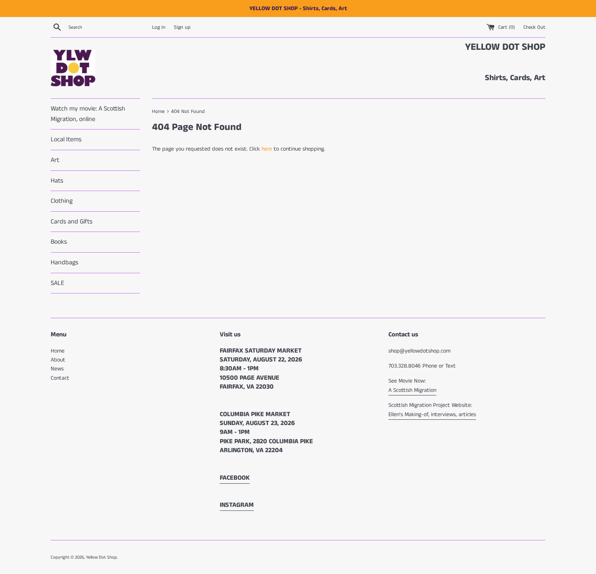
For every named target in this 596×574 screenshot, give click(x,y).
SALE (57, 283)
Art (55, 160)
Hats (57, 180)
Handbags (64, 262)
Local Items (66, 139)
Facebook (235, 478)
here (267, 149)
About (58, 360)
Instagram (237, 505)
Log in (158, 27)
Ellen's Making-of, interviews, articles (432, 414)
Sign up (182, 27)
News (57, 369)
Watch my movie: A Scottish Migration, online (88, 114)
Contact (60, 378)
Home (57, 351)
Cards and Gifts (71, 221)
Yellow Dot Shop (101, 557)
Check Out (534, 27)
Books (59, 242)
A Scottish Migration (412, 390)
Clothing (62, 201)
